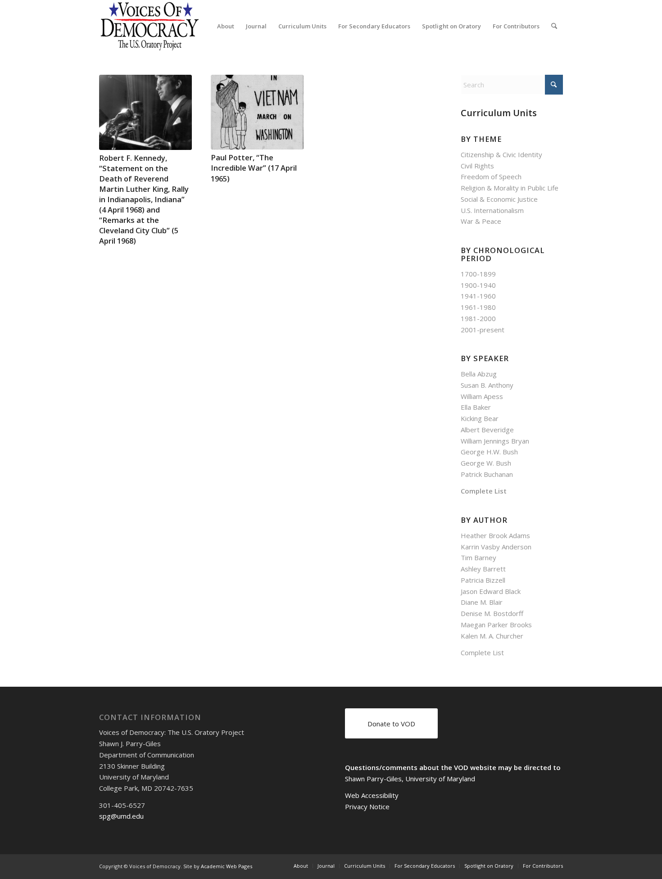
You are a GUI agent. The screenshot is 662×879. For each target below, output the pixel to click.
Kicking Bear (480, 418)
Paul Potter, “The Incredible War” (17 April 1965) (254, 167)
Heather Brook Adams (495, 535)
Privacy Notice (367, 806)
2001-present (482, 329)
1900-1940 (478, 285)
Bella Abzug (479, 373)
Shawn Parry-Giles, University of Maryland (410, 778)
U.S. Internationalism (492, 210)
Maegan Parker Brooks (496, 624)
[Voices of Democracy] (150, 26)
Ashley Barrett (483, 568)
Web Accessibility (372, 795)
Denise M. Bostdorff (492, 613)
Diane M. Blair (482, 602)
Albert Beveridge (487, 429)
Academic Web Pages (226, 866)
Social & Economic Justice (499, 199)
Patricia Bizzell (483, 579)
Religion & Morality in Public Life (509, 187)
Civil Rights (477, 165)
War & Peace (481, 221)
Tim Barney (478, 557)
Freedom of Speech (491, 176)
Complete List (484, 490)
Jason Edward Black (491, 591)
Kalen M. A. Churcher (492, 635)
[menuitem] (225, 26)
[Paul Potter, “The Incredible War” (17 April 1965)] (257, 112)
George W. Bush (486, 462)
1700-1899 (478, 273)
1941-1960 (478, 295)
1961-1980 (478, 307)
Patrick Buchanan (487, 474)
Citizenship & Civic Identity (501, 154)
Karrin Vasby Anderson (496, 546)
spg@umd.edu (121, 815)
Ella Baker (476, 407)
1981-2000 (478, 318)
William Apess (482, 396)
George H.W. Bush (489, 451)
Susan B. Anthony (487, 385)
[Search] (554, 26)
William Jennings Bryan (495, 440)
